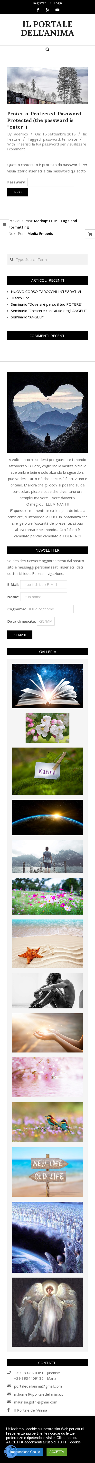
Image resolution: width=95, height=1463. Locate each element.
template (69, 139)
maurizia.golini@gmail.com (35, 1402)
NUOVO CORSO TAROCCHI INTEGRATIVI (46, 291)
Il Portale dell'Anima (30, 1410)
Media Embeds (40, 233)
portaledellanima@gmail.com (38, 1386)
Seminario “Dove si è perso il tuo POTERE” (46, 304)
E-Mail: (13, 584)
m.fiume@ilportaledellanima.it (38, 1394)
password (51, 139)
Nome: (13, 596)
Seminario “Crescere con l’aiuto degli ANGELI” (48, 310)
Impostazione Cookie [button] (25, 1452)
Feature (13, 139)
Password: (17, 182)
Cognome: (16, 608)
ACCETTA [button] (56, 1452)
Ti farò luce (20, 297)
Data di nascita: (21, 621)
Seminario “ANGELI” (27, 316)
